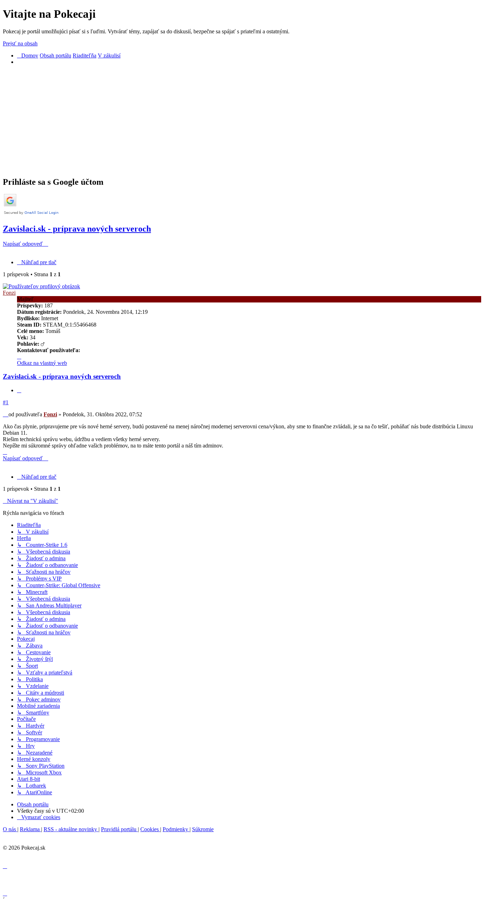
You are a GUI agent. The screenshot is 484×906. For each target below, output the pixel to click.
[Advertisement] (215, 120)
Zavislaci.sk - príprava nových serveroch (77, 228)
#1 (6, 402)
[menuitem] (38, 817)
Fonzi (9, 293)
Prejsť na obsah (20, 43)
